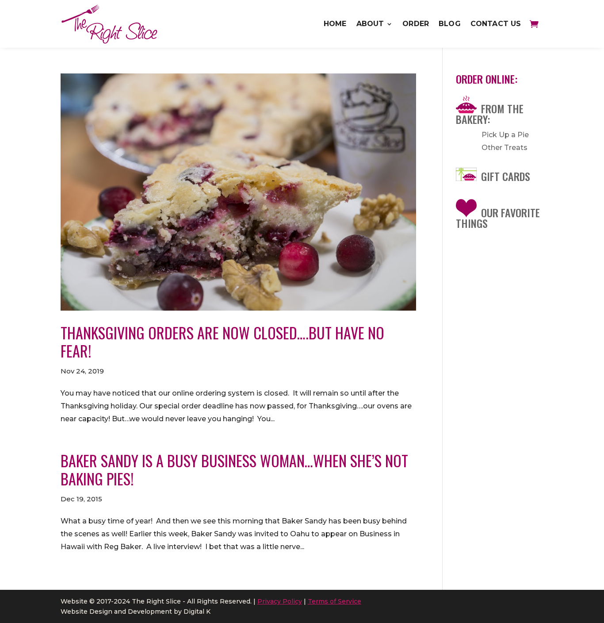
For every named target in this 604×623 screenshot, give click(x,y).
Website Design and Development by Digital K (135, 611)
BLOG (450, 23)
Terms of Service (334, 601)
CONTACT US (495, 23)
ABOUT (370, 23)
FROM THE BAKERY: (490, 113)
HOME (335, 23)
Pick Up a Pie (505, 135)
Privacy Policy (279, 601)
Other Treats (505, 147)
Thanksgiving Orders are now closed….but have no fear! (222, 341)
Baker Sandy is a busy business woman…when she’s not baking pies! (234, 469)
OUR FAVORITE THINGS (498, 217)
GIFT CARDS (505, 176)
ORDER (415, 23)
